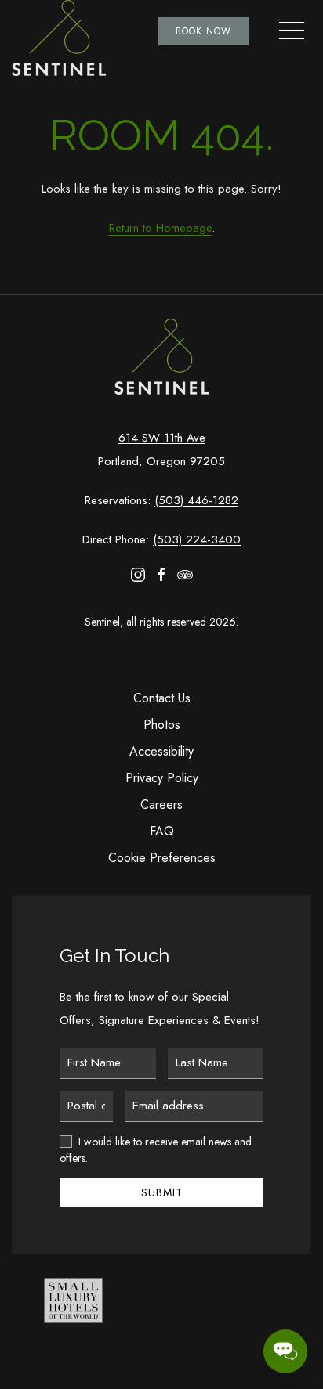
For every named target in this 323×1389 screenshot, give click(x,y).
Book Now (203, 31)
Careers (161, 805)
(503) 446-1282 (196, 500)
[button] (291, 31)
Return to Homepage (160, 227)
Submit (162, 1192)
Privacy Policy (161, 778)
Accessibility (161, 751)
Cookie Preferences (162, 858)
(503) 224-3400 (197, 539)
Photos (161, 725)
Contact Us (162, 698)
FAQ (162, 831)
